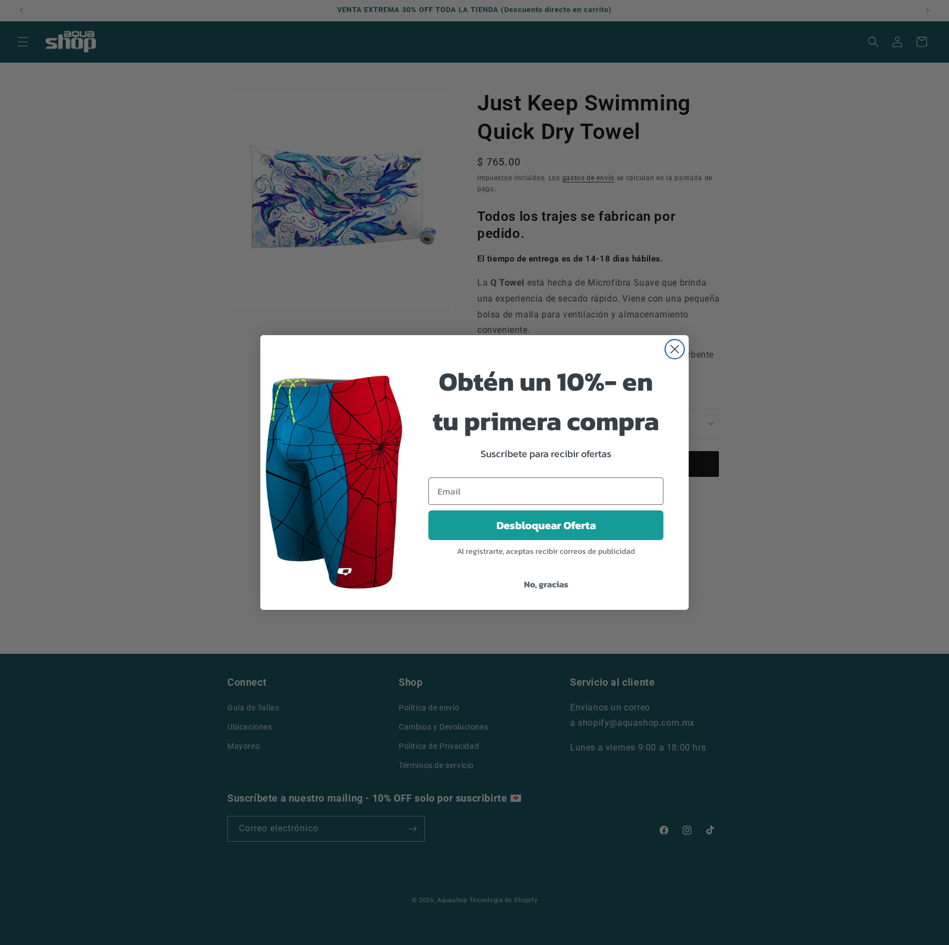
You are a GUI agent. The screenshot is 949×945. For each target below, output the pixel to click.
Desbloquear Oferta (546, 525)
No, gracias (546, 584)
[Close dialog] (674, 349)
